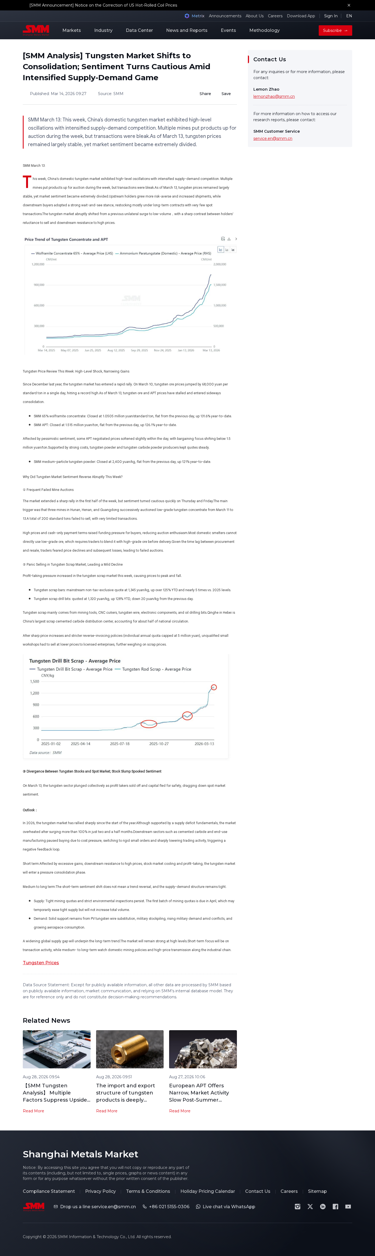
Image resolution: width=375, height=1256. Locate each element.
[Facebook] (335, 1206)
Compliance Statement (49, 1191)
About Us (255, 15)
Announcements (225, 15)
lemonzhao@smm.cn (274, 96)
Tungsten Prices (41, 962)
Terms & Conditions (148, 1191)
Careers (275, 15)
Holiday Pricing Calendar (207, 1191)
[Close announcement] (349, 5)
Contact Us (257, 1191)
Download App (301, 15)
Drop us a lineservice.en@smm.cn (98, 1206)
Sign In (331, 15)
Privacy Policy (100, 1191)
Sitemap (317, 1191)
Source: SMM (111, 93)
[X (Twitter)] (310, 1206)
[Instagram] (297, 1206)
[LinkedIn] (323, 1206)
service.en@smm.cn (272, 138)
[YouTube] (348, 1206)
